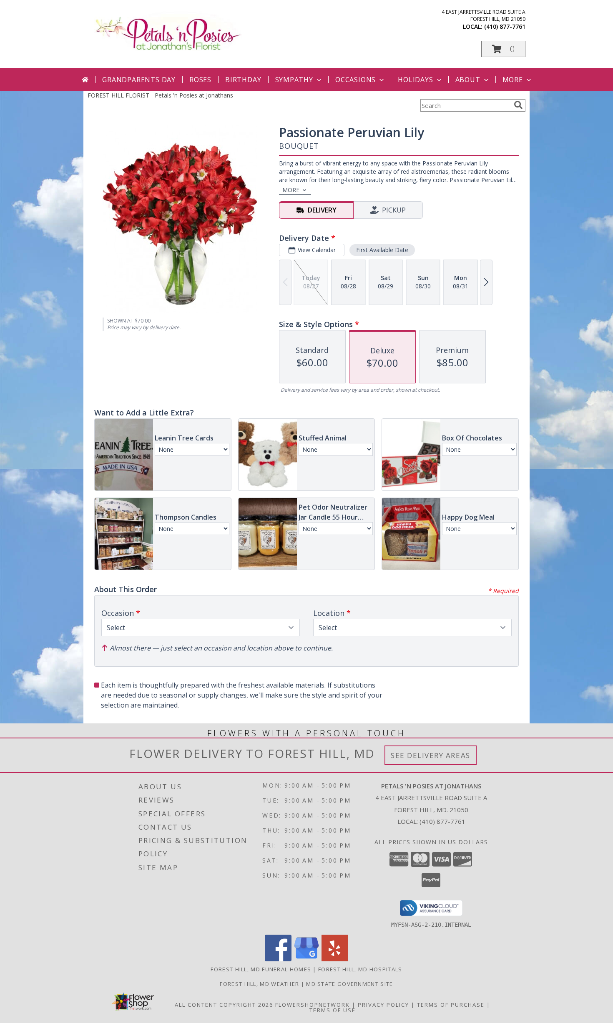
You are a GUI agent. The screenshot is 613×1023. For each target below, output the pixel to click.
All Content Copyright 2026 (224, 1004)
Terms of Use (332, 1010)
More (512, 79)
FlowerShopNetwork (312, 1004)
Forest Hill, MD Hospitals (360, 969)
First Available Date (382, 250)
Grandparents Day (139, 79)
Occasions (355, 79)
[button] (503, 49)
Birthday (243, 79)
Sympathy (294, 79)
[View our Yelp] (335, 959)
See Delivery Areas (430, 755)
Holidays (415, 79)
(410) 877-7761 (504, 26)
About (467, 79)
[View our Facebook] (278, 959)
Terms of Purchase (451, 1004)
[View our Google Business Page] (306, 959)
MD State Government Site (349, 984)
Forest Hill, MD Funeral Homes (261, 969)
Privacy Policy (383, 1004)
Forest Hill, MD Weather (259, 984)
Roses (200, 79)
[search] (518, 105)
